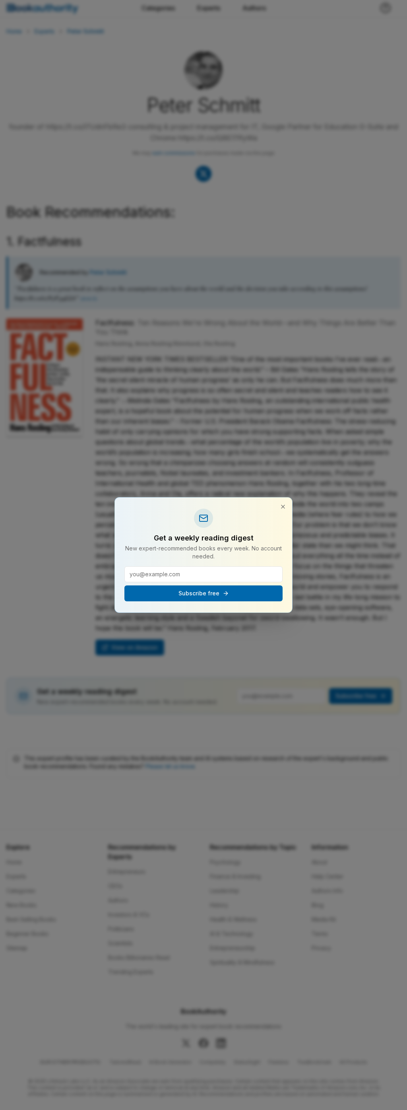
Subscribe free (198, 593)
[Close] (283, 506)
